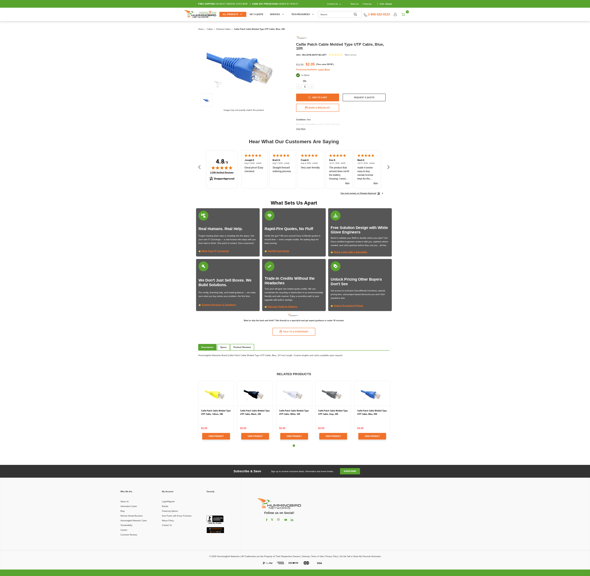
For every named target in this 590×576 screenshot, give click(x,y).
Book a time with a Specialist (350, 252)
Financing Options (170, 511)
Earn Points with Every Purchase (176, 516)
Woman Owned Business (131, 516)
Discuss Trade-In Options (282, 306)
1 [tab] (294, 445)
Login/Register (168, 501)
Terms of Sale (317, 556)
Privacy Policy (331, 556)
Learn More (324, 69)
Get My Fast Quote (278, 251)
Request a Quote (364, 97)
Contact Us (167, 525)
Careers (123, 530)
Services (275, 14)
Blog (122, 511)
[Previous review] (199, 167)
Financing (367, 4)
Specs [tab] (223, 347)
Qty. (305, 81)
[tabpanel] (216, 412)
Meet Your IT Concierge (215, 251)
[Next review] (388, 167)
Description (207, 347)
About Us (354, 4)
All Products (230, 14)
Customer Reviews (128, 535)
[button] (215, 504)
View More (300, 129)
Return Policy (168, 520)
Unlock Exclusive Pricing (348, 305)
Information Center (128, 506)
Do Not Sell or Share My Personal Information (360, 556)
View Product (216, 436)
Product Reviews (242, 347)
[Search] (355, 14)
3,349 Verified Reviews (222, 172)
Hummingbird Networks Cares (133, 520)
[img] (222, 168)
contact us (332, 4)
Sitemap (305, 556)
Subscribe (350, 471)
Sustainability (126, 525)
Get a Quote (256, 14)
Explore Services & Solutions (219, 305)
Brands (165, 506)
